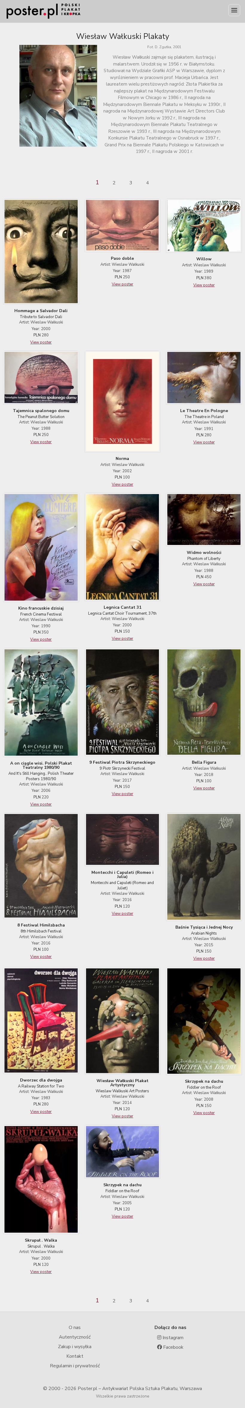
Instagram (172, 1337)
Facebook (172, 1347)
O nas (75, 1327)
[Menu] (234, 10)
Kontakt (74, 1356)
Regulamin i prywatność (75, 1366)
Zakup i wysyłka (74, 1346)
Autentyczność (75, 1337)
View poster (41, 342)
